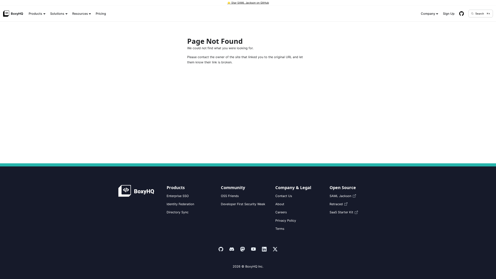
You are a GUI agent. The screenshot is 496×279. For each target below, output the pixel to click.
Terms (279, 229)
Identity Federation (180, 204)
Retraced (336, 204)
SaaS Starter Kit (341, 212)
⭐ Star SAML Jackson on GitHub (248, 2)
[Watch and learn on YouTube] (253, 249)
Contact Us (283, 196)
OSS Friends (230, 196)
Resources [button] (80, 14)
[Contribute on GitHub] (221, 249)
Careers (281, 212)
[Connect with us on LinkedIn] (264, 249)
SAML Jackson (340, 196)
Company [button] (428, 14)
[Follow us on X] (275, 249)
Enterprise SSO (178, 196)
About (279, 204)
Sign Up (449, 14)
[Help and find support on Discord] (231, 249)
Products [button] (35, 14)
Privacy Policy (285, 220)
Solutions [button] (57, 14)
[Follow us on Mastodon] (242, 249)
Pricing (101, 14)
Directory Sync (178, 212)
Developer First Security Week (243, 204)
